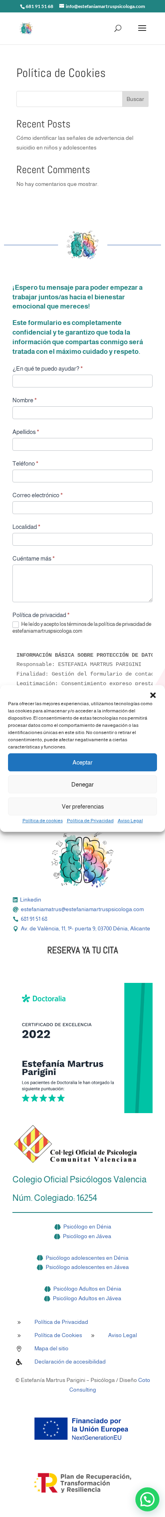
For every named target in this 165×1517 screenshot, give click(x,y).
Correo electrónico (37, 495)
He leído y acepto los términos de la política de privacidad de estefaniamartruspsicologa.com (81, 627)
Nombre (24, 400)
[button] (153, 695)
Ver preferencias (83, 806)
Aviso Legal (130, 820)
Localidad (26, 526)
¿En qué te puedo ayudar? (47, 368)
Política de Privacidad (90, 820)
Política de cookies (42, 820)
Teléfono (25, 463)
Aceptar (82, 762)
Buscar (135, 99)
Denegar (82, 784)
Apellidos (25, 431)
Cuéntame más (33, 558)
